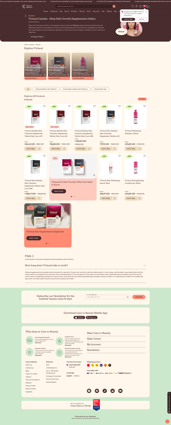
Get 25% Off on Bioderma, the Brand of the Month (114, 1)
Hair (103, 11)
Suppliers (29, 392)
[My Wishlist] (132, 6)
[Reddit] (112, 391)
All (28, 89)
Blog (27, 371)
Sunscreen (96, 11)
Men (115, 11)
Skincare (82, 11)
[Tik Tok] (105, 391)
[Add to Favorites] (44, 106)
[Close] (169, 393)
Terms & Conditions (33, 380)
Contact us (30, 368)
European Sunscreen (53, 376)
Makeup (109, 11)
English (69, 376)
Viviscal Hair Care (100, 89)
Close (146, 12)
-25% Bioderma (51, 368)
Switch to (128, 19)
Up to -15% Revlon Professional (52, 372)
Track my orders (31, 374)
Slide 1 (74, 197)
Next (94, 175)
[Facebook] (97, 391)
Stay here (141, 19)
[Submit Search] (114, 6)
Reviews (29, 383)
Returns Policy (31, 389)
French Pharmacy (52, 379)
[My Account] (136, 6)
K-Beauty (74, 11)
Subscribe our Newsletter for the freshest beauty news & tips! (72, 1)
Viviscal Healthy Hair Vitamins (45, 89)
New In (66, 11)
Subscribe (138, 297)
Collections (54, 11)
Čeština (77, 376)
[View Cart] (140, 6)
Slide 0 (71, 197)
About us (29, 365)
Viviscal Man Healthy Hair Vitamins (75, 89)
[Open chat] (167, 421)
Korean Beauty (51, 382)
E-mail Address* (92, 295)
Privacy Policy (31, 386)
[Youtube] (120, 391)
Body (88, 11)
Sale (61, 11)
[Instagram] (89, 391)
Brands (46, 11)
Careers (28, 377)
